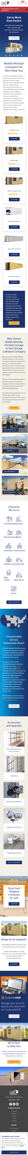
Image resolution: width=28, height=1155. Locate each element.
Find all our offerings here (10, 388)
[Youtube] (17, 1104)
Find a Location (14, 1128)
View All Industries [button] (14, 602)
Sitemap (14, 1121)
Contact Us (14, 1111)
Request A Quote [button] (14, 1061)
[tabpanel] (14, 34)
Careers (14, 1116)
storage (18, 666)
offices (19, 668)
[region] (14, 1143)
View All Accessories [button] (14, 862)
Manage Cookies (14, 1152)
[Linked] (14, 1104)
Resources (14, 1113)
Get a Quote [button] (14, 323)
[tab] (6, 56)
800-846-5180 (14, 1100)
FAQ (14, 1118)
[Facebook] (10, 1104)
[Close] (26, 1134)
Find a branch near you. (9, 700)
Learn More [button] (14, 38)
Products (14, 1130)
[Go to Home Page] (5, 3)
